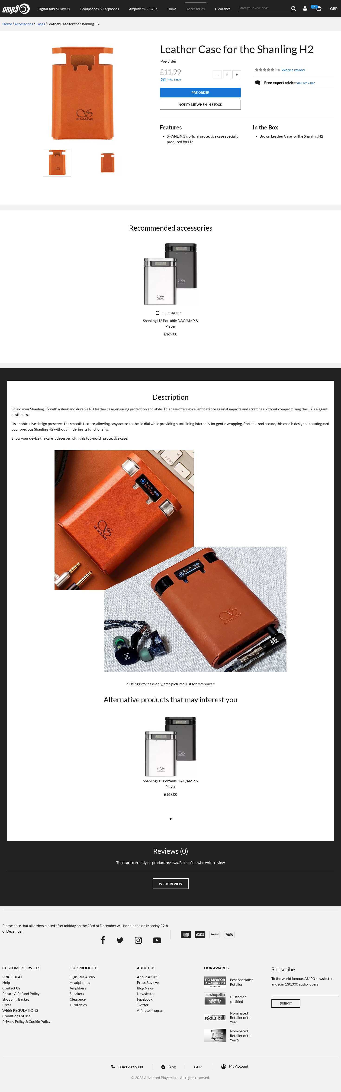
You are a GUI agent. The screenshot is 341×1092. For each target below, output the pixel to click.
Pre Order (200, 92)
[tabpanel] (170, 760)
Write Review (170, 884)
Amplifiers (78, 988)
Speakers (77, 993)
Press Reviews (148, 982)
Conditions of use (16, 1016)
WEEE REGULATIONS (20, 1010)
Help (6, 982)
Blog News (145, 988)
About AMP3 (147, 977)
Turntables (78, 1004)
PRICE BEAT (12, 977)
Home (172, 9)
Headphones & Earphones (99, 9)
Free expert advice (289, 82)
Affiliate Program (150, 1010)
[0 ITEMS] (319, 8)
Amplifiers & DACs (143, 9)
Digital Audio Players (54, 9)
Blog (172, 1066)
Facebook (144, 999)
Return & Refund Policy (20, 993)
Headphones (80, 982)
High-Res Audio (82, 977)
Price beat (174, 79)
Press (6, 1004)
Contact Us (11, 988)
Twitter (142, 1004)
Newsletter (146, 993)
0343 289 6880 (131, 1067)
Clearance (223, 9)
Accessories (196, 9)
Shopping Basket (15, 999)
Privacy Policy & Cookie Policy (26, 1021)
